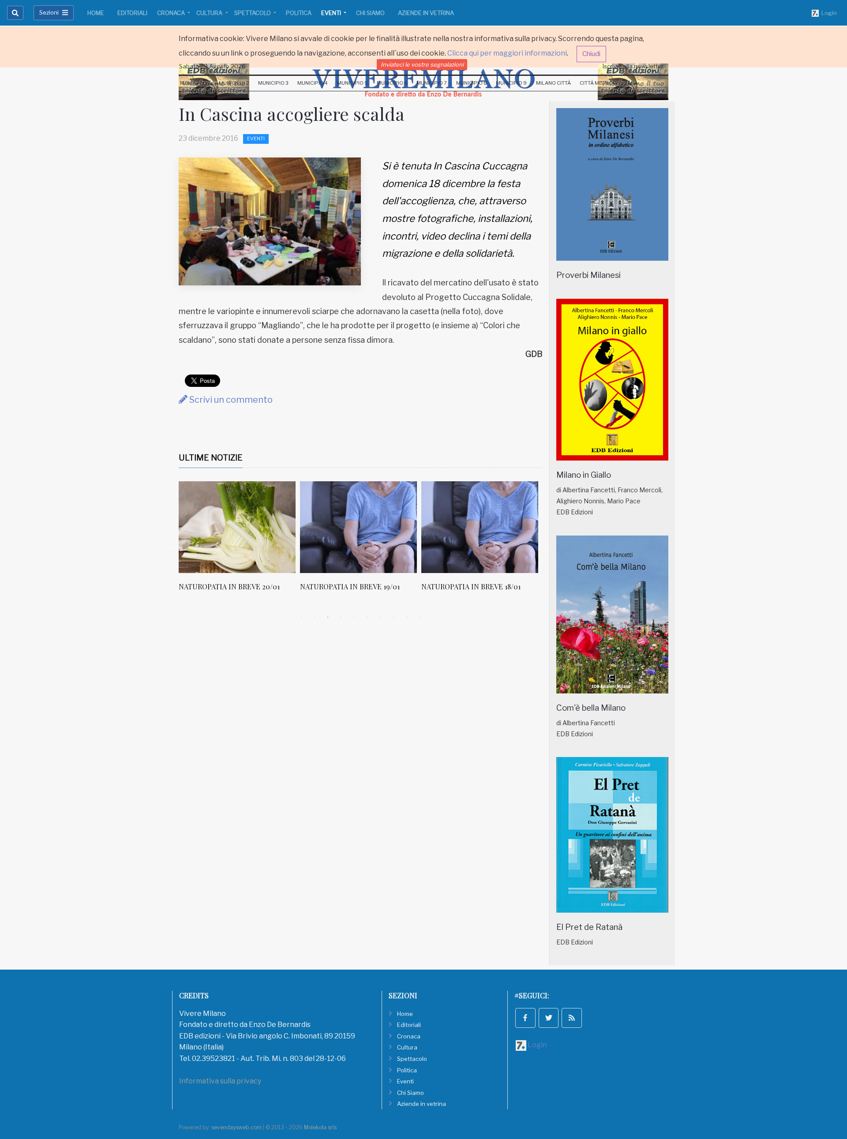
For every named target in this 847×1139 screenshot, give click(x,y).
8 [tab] (394, 617)
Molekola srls (320, 1127)
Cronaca (171, 12)
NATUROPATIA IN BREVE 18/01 (351, 586)
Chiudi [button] (591, 54)
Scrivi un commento (230, 399)
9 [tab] (407, 617)
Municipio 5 (352, 83)
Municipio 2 (234, 83)
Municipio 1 (195, 83)
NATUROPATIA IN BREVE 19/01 (231, 586)
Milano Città (553, 83)
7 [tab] (380, 617)
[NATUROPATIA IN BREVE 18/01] (360, 527)
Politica (298, 12)
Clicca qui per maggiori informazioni (507, 53)
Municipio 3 (273, 83)
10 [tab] (420, 617)
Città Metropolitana (609, 83)
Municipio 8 (471, 83)
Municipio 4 (312, 83)
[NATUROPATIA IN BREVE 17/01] (482, 527)
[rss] (572, 1018)
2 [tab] (314, 617)
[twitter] (549, 1018)
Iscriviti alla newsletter (633, 66)
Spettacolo (253, 12)
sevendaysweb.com (236, 1127)
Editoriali (132, 12)
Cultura (210, 12)
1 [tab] (301, 617)
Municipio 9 (511, 83)
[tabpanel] (241, 540)
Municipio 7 (431, 83)
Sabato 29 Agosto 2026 (212, 66)
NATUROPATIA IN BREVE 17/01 (473, 586)
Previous (172, 546)
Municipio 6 (392, 83)
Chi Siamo (370, 12)
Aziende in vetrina (426, 12)
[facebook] (525, 1018)
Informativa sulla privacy (220, 1081)
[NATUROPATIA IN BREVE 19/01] (239, 527)
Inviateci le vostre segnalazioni (422, 64)
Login (828, 12)
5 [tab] (354, 617)
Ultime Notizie (211, 458)
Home (95, 12)
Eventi (331, 12)
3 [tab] (327, 617)
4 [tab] (341, 617)
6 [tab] (367, 617)
